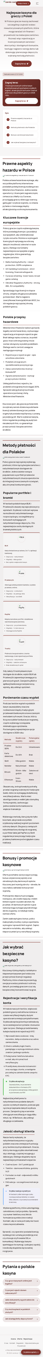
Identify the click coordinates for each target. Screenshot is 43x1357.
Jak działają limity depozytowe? (19, 1319)
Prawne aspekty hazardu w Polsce (21, 119)
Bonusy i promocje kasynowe (22, 135)
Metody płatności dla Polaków (23, 127)
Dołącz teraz (22, 3)
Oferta (19, 1339)
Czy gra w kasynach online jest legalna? (18, 1282)
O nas (6, 1343)
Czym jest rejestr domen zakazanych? (15, 1291)
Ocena (13, 1339)
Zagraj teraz (20, 63)
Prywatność (21, 1346)
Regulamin (20, 1343)
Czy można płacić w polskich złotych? (17, 1310)
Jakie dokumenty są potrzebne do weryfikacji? (19, 1301)
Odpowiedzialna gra (32, 1343)
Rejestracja (27, 1339)
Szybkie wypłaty (30, 1352)
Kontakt (12, 1343)
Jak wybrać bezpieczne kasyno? (23, 142)
